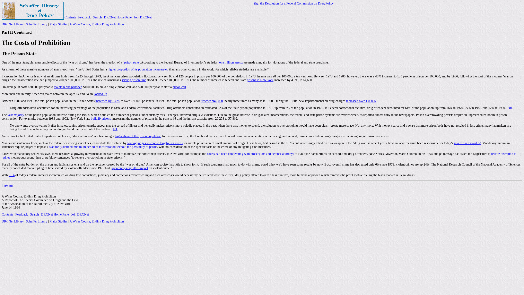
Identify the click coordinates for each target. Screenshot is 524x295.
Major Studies (59, 24)
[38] (509, 108)
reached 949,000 (212, 101)
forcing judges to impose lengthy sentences (155, 143)
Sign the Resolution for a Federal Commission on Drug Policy (293, 3)
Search (97, 17)
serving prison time (134, 80)
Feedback (84, 17)
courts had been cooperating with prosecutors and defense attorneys (250, 153)
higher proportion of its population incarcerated (138, 69)
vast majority (16, 115)
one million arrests (231, 62)
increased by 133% (107, 101)
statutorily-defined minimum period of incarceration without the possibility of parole (103, 147)
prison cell (179, 87)
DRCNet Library (13, 24)
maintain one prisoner (67, 87)
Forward (7, 185)
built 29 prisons (101, 118)
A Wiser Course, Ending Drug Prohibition (97, 24)
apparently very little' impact (130, 168)
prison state (131, 62)
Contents (70, 17)
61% (12, 175)
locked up (100, 94)
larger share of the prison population (138, 136)
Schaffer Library (36, 24)
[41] (115, 129)
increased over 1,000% (361, 101)
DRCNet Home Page (118, 17)
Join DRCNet (143, 17)
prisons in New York (260, 80)
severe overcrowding (467, 143)
